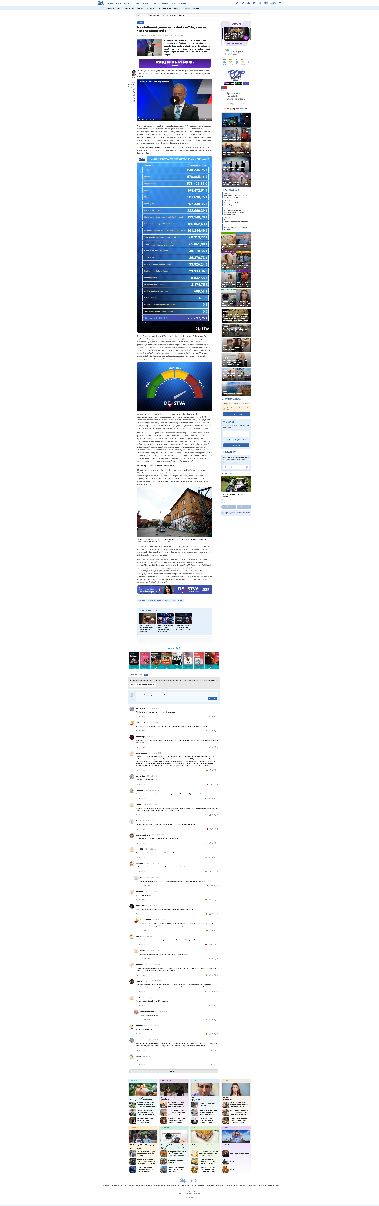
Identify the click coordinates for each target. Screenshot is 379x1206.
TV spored (197, 8)
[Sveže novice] (139, 15)
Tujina (119, 8)
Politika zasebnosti (185, 1185)
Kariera (131, 1185)
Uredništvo (115, 1185)
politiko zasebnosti (231, 441)
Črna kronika (129, 8)
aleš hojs (141, 600)
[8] (177, 660)
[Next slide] (216, 648)
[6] (156, 660)
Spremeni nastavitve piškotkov (165, 1185)
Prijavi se (212, 698)
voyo (226, 1128)
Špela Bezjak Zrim (131, 83)
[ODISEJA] (174, 648)
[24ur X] (196, 1180)
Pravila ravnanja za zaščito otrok (219, 1185)
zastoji (236, 403)
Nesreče (226, 403)
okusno (196, 1128)
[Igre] (243, 3)
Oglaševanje (104, 1185)
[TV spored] (248, 3)
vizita (195, 1081)
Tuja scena (150, 8)
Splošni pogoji (199, 1185)
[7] (166, 660)
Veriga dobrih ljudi (164, 8)
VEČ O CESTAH (236, 414)
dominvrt (166, 1128)
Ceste (187, 8)
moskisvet (135, 1128)
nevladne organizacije (155, 600)
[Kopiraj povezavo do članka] (134, 101)
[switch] (273, 3)
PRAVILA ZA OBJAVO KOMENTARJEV (142, 685)
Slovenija (110, 8)
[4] (134, 660)
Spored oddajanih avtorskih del (245, 1185)
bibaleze (134, 1081)
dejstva (180, 600)
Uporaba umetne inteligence (268, 1185)
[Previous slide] (213, 648)
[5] (145, 660)
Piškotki (149, 1185)
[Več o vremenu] (248, 62)
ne (224, 502)
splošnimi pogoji (239, 439)
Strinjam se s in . (235, 440)
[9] (188, 660)
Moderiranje (140, 1185)
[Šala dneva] (246, 467)
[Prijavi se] (266, 3)
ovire (246, 403)
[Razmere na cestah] (254, 3)
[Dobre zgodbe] (237, 3)
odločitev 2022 (170, 600)
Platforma (178, 8)
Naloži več (173, 1071)
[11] (210, 660)
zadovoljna (167, 1081)
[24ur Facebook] (191, 1180)
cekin (226, 1081)
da (224, 500)
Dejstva (140, 8)
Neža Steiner (133, 79)
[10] (199, 660)
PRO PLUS (124, 1185)
